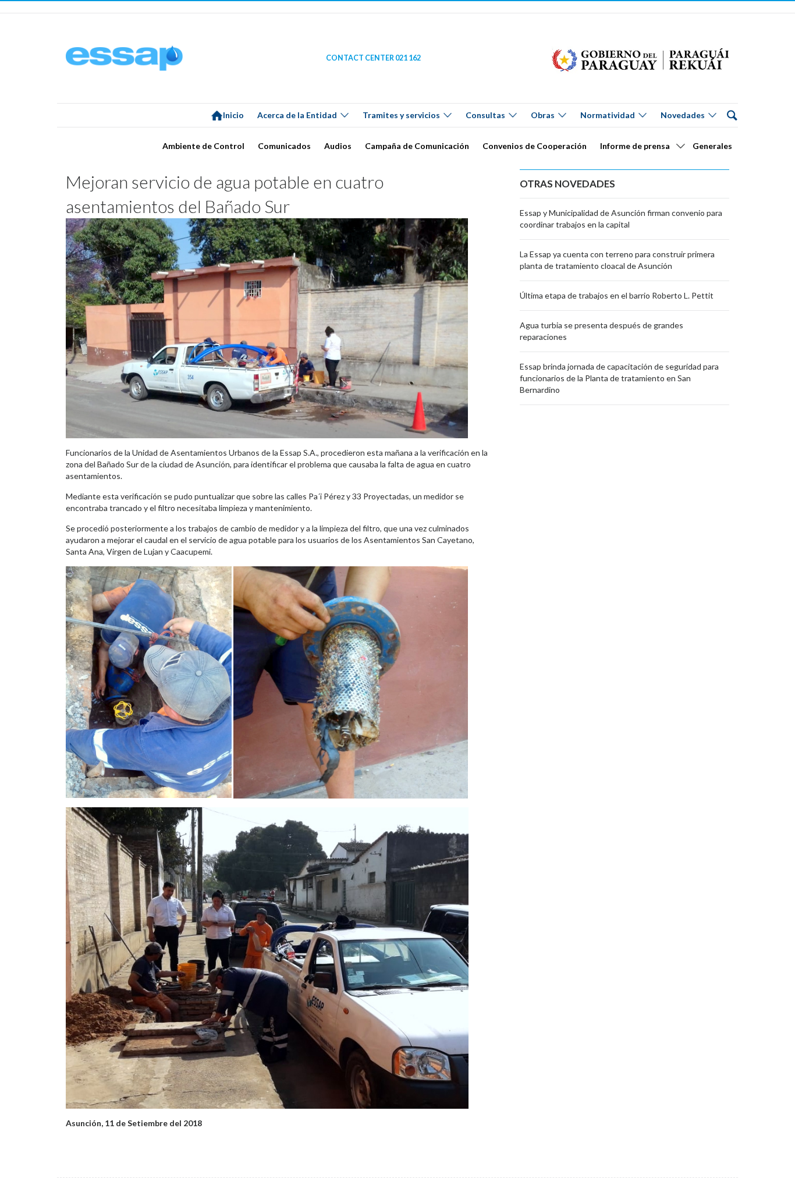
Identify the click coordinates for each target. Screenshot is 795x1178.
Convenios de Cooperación (534, 146)
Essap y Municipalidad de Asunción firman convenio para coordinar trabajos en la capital (621, 218)
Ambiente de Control (203, 146)
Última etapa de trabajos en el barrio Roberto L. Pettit (617, 295)
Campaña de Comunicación (417, 146)
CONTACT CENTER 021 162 (373, 58)
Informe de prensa (635, 146)
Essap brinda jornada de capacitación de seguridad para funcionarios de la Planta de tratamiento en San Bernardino (619, 378)
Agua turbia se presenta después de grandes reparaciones (601, 331)
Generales (712, 146)
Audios (338, 146)
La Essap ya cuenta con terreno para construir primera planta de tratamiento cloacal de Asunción (617, 260)
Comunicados (284, 146)
